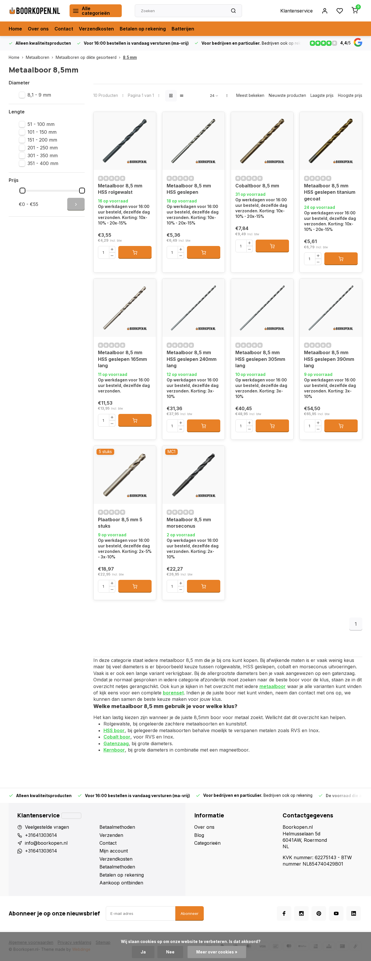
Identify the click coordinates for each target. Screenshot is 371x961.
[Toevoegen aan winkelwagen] (135, 252)
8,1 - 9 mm (39, 95)
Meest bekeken (250, 95)
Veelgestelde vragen (47, 827)
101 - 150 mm (42, 132)
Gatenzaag (116, 743)
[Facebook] (284, 913)
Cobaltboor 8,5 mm (257, 186)
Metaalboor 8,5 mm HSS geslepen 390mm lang (329, 359)
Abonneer (190, 913)
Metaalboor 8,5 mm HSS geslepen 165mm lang (122, 359)
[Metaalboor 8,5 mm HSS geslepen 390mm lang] (331, 308)
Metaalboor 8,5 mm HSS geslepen (189, 189)
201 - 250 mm (43, 148)
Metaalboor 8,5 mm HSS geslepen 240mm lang (192, 359)
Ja (143, 952)
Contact (63, 29)
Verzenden (111, 835)
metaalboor (272, 686)
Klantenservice (296, 11)
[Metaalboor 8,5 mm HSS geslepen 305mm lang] (262, 308)
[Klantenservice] (71, 815)
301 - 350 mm (43, 155)
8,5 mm (130, 57)
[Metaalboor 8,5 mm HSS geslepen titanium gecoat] (331, 141)
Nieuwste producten (287, 95)
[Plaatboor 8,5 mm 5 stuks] (125, 475)
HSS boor (114, 730)
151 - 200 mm (42, 140)
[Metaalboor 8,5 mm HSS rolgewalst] (125, 141)
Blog (199, 835)
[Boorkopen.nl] (35, 10)
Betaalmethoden (117, 827)
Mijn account (113, 851)
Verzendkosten (96, 29)
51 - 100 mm (41, 124)
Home (15, 29)
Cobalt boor (116, 737)
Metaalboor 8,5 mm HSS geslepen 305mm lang (260, 359)
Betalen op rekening (143, 29)
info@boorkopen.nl (46, 843)
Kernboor (114, 750)
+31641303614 (41, 835)
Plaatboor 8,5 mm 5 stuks (120, 523)
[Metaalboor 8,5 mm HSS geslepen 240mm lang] (193, 308)
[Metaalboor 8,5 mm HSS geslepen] (193, 141)
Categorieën (207, 843)
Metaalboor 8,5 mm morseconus (189, 523)
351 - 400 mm (43, 163)
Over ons (38, 29)
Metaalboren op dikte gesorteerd (86, 57)
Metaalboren (37, 57)
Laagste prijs (322, 95)
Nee (170, 952)
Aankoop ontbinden (121, 883)
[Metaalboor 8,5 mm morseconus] (193, 475)
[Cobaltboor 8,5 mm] (262, 141)
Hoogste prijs (350, 95)
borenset (173, 693)
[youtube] (336, 913)
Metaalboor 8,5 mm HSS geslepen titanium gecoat (329, 192)
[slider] (23, 190)
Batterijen (183, 29)
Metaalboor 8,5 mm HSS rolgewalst (120, 189)
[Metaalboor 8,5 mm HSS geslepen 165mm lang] (125, 308)
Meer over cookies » (216, 952)
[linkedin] (353, 913)
